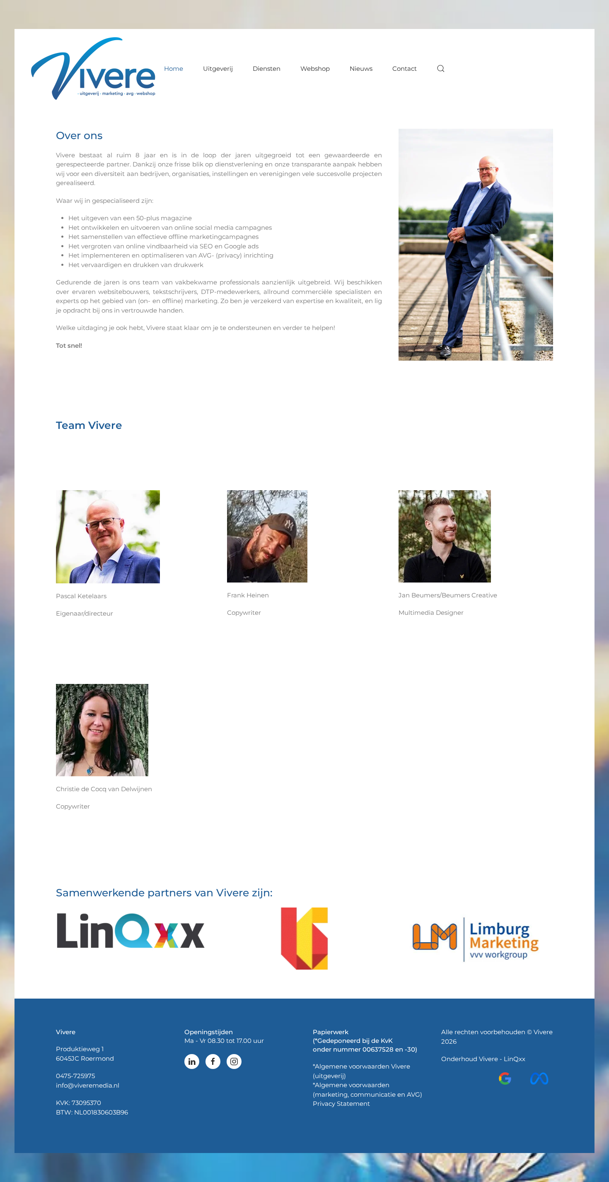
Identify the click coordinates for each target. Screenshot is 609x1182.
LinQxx (514, 1059)
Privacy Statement (341, 1103)
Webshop (315, 68)
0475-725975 (75, 1076)
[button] (441, 68)
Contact (404, 68)
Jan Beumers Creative (304, 938)
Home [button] (173, 68)
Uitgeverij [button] (218, 68)
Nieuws (361, 68)
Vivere (488, 1059)
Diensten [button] (266, 68)
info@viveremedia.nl (87, 1085)
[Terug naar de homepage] (94, 68)
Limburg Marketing (475, 939)
